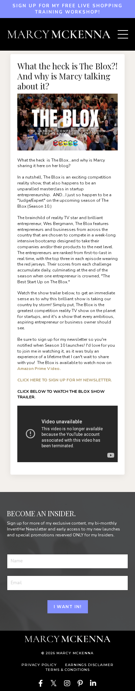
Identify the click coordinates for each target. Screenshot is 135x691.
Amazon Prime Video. (39, 368)
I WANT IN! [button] (68, 606)
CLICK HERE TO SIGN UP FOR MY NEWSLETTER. (64, 380)
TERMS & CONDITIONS (68, 669)
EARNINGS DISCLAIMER (89, 665)
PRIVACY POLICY (39, 665)
